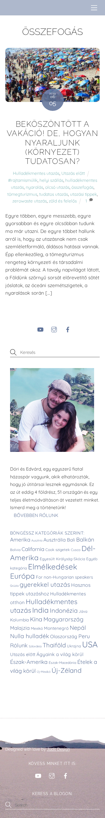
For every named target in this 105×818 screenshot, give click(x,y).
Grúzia (14, 586)
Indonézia (64, 610)
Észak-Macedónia (62, 662)
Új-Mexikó (43, 672)
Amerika (20, 539)
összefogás (82, 187)
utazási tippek (83, 194)
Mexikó (37, 628)
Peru (84, 636)
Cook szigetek (57, 549)
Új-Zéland (66, 670)
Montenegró (56, 628)
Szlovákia (35, 646)
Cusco (75, 550)
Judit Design (58, 749)
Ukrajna (74, 646)
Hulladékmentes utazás (36, 173)
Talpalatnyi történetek (30, 733)
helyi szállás (51, 180)
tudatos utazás (53, 194)
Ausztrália (54, 539)
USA (90, 644)
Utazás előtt (73, 173)
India (40, 609)
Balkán (85, 539)
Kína (36, 619)
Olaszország (63, 636)
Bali (71, 540)
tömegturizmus (22, 194)
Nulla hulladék (29, 636)
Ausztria (36, 540)
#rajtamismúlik (23, 180)
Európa (22, 576)
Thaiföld (54, 645)
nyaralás (34, 187)
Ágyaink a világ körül (59, 654)
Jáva (83, 611)
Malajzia (20, 628)
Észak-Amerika (29, 662)
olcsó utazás (57, 187)
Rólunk (19, 645)
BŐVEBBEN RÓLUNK (36, 515)
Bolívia (15, 550)
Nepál (78, 627)
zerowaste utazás (29, 201)
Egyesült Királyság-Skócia (62, 559)
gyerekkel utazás (45, 584)
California (33, 549)
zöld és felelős (63, 201)
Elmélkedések (52, 566)
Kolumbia (19, 620)
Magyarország (63, 619)
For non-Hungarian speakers (64, 577)
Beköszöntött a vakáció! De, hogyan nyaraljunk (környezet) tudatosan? (52, 143)
